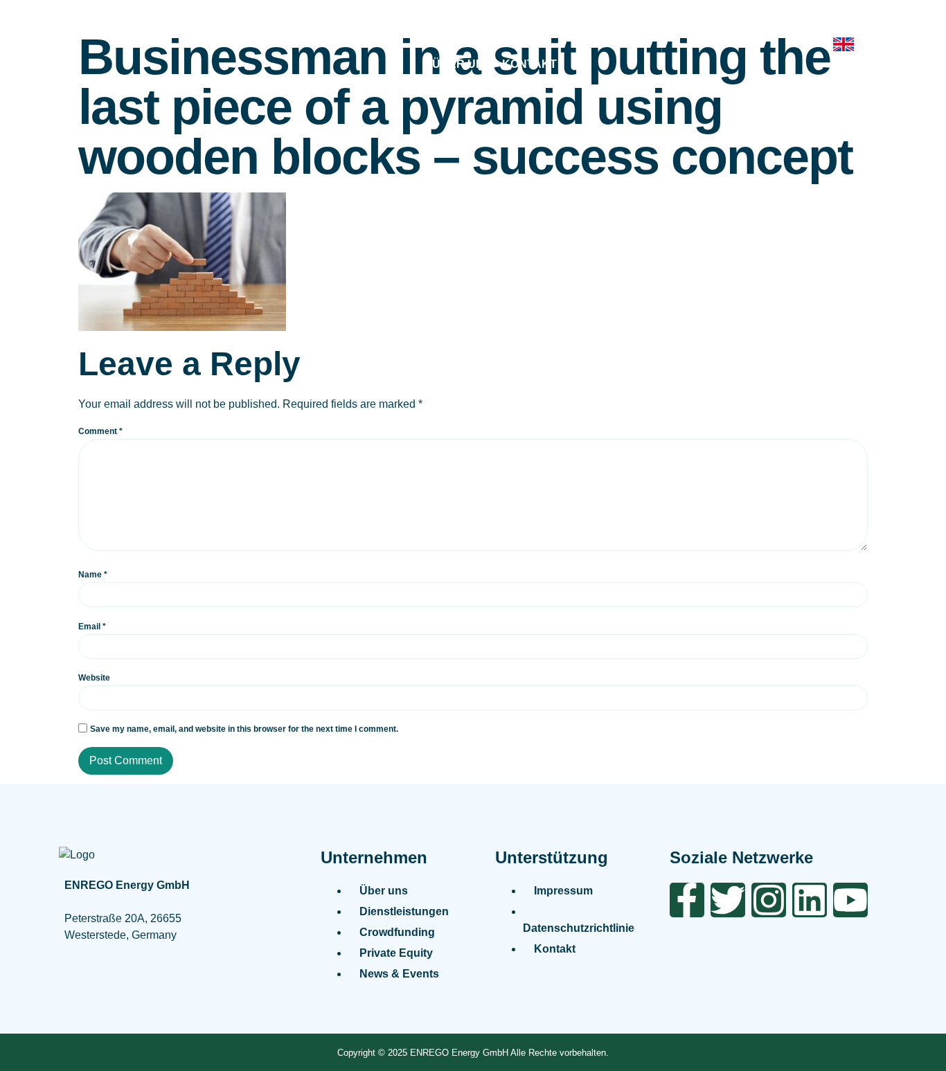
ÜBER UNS (462, 64)
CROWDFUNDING (532, 28)
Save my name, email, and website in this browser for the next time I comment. (244, 729)
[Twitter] (728, 900)
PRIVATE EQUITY (687, 28)
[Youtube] (850, 900)
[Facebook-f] (687, 900)
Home (262, 28)
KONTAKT (529, 64)
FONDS (610, 28)
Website (94, 678)
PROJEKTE (444, 28)
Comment (100, 431)
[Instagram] (768, 900)
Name (92, 574)
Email (92, 626)
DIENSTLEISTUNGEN (346, 28)
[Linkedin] (809, 900)
